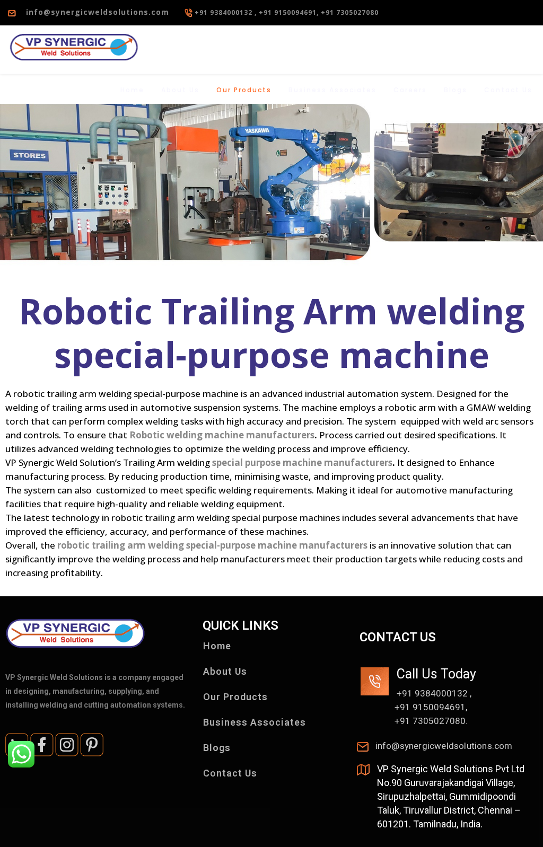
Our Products (244, 89)
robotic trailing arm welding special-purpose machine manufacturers (212, 545)
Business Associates (332, 89)
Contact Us (508, 89)
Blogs (455, 89)
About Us (180, 89)
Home (132, 89)
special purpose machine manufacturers (302, 462)
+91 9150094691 (430, 707)
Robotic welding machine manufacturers (221, 435)
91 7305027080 (433, 721)
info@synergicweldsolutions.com (93, 12)
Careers (410, 89)
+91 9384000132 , (227, 12)
